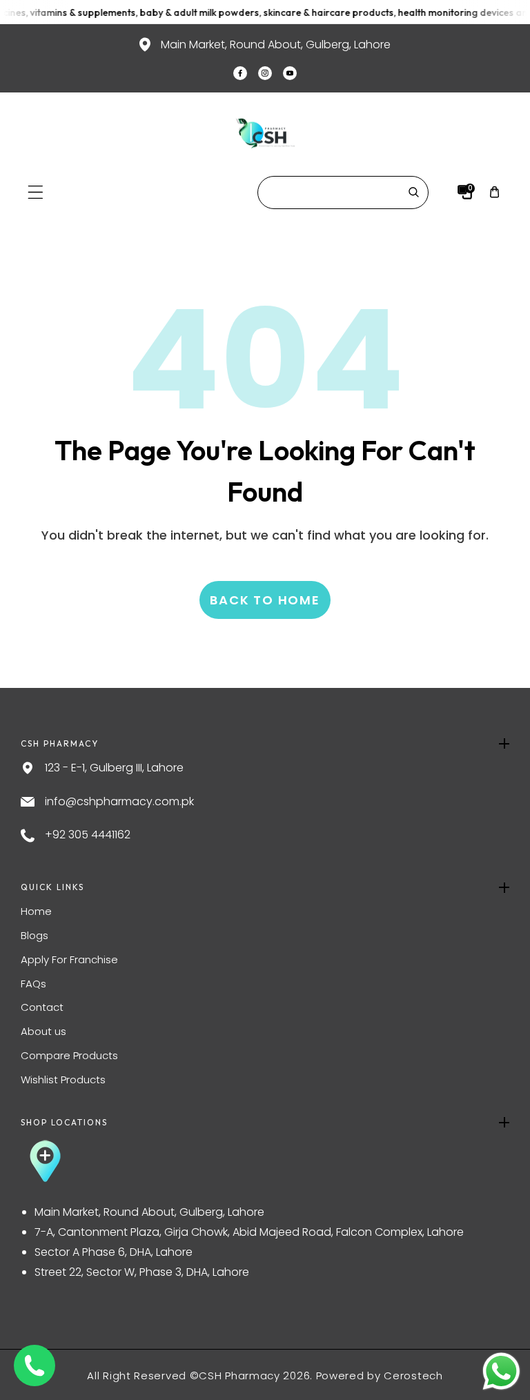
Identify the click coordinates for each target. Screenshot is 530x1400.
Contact (42, 1007)
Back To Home (265, 600)
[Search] (413, 192)
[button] (35, 192)
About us (43, 1031)
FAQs (33, 983)
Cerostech (413, 1375)
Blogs (34, 935)
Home (36, 911)
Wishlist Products (63, 1079)
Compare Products (69, 1055)
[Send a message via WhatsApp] (501, 1371)
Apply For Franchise (69, 959)
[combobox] (343, 192)
